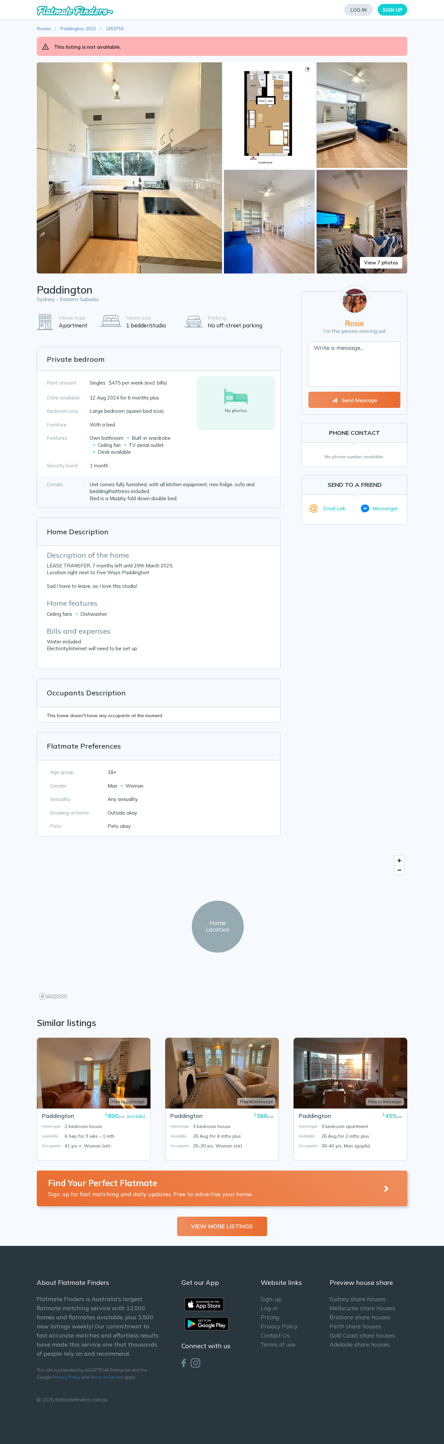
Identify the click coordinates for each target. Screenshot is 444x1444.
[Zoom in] (399, 860)
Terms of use (278, 1344)
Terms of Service (106, 1377)
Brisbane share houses (360, 1317)
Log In (358, 10)
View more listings (222, 1226)
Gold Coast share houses (362, 1335)
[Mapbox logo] (53, 996)
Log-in (269, 1308)
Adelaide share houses (360, 1344)
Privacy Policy (66, 1377)
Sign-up (271, 1299)
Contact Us (275, 1335)
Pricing (270, 1317)
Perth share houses (355, 1326)
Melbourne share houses (362, 1308)
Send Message (358, 400)
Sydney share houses (358, 1299)
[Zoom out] (399, 870)
